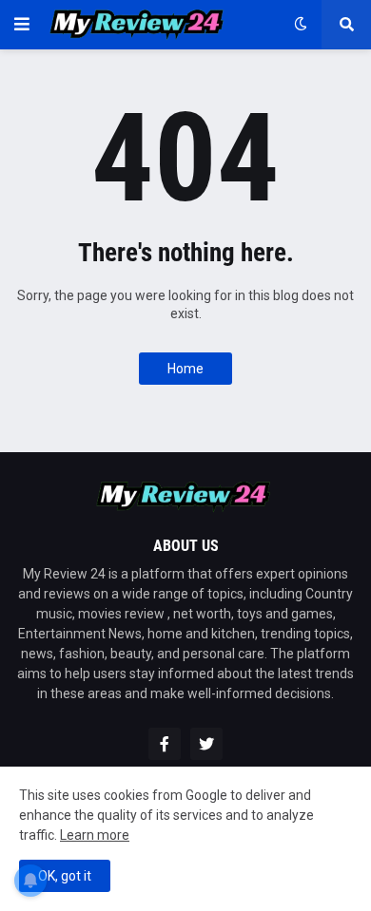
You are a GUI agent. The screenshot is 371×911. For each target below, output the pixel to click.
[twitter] (206, 744)
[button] (22, 25)
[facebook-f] (164, 744)
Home (185, 368)
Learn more (94, 835)
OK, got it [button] (64, 875)
